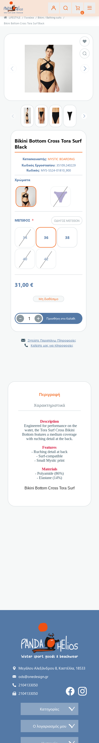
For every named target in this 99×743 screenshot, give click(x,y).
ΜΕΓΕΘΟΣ (23, 220)
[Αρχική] (5, 17)
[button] (38, 318)
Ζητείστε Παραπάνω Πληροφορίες (52, 340)
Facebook (70, 691)
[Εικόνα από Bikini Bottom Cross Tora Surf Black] (85, 53)
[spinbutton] (29, 318)
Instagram (82, 691)
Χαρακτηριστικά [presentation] (49, 405)
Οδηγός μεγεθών (67, 221)
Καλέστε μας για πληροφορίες (52, 345)
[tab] (49, 394)
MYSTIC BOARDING (61, 159)
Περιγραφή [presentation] (49, 394)
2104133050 (28, 685)
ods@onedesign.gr (33, 676)
